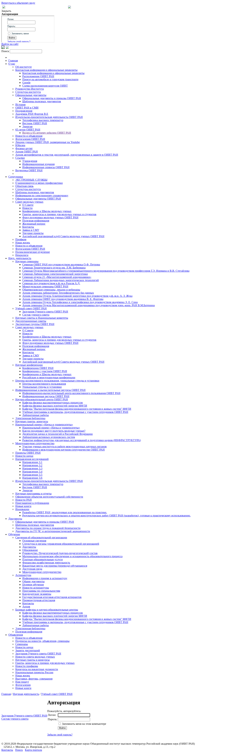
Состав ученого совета (35, 314)
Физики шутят (24, 148)
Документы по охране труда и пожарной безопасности (47, 528)
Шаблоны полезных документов (41, 101)
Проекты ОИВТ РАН (28, 452)
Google (26, 82)
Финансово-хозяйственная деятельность (46, 562)
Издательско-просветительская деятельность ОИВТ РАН (49, 117)
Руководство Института (29, 88)
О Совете (27, 204)
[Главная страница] (69, 7)
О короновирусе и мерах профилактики (39, 182)
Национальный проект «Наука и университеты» (44, 424)
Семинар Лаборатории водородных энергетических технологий (60, 280)
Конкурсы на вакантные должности (36, 669)
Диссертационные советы (30, 321)
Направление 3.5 (32, 474)
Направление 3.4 (32, 471)
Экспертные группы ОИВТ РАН (34, 324)
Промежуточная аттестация (38, 600)
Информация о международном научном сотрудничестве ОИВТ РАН (63, 449)
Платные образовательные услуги (42, 559)
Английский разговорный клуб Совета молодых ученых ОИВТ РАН (63, 236)
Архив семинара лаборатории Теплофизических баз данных (58, 292)
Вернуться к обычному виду (18, 2)
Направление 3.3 (32, 468)
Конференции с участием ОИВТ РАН (44, 371)
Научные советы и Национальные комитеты (41, 317)
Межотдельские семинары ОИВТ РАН (45, 286)
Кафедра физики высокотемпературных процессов (52, 402)
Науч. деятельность (19, 258)
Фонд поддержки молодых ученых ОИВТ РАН (50, 217)
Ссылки (20, 157)
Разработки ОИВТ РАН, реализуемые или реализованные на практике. (64, 512)
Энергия (27, 126)
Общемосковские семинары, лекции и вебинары (51, 289)
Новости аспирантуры (35, 587)
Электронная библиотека (30, 418)
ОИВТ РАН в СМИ (27, 107)
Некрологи (21, 255)
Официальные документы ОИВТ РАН (38, 198)
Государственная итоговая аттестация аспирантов (52, 597)
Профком (20, 239)
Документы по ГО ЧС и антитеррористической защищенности (52, 531)
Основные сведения (34, 540)
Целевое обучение (33, 584)
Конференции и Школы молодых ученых (46, 211)
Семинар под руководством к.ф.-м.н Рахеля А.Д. (51, 283)
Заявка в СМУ (30, 230)
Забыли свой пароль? (59, 734)
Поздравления (23, 110)
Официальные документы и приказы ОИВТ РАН (51, 98)
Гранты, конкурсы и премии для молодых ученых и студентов (59, 214)
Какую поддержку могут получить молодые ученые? (53, 430)
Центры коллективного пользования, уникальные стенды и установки (57, 380)
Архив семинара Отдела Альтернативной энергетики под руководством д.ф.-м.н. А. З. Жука (77, 295)
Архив (26, 606)
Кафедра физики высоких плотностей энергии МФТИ (54, 405)
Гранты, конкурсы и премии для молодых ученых (45, 662)
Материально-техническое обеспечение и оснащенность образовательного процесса (72, 556)
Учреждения (29, 160)
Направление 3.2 (32, 465)
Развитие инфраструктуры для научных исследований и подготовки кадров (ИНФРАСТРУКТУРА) (81, 440)
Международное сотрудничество (34, 443)
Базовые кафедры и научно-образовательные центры (46, 609)
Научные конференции (29, 364)
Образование (30, 550)
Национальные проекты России (34, 672)
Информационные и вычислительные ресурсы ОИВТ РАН (50, 390)
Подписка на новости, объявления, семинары (42, 641)
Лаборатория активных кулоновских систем (48, 437)
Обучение (14, 534)
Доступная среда (32, 568)
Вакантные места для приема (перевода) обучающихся (54, 565)
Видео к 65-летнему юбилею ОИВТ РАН (46, 132)
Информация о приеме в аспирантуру (44, 578)
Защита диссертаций (27, 650)
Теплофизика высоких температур (42, 120)
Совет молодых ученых (29, 201)
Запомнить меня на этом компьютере (83, 723)
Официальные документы (30, 95)
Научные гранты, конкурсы (31, 421)
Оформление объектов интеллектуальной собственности (49, 496)
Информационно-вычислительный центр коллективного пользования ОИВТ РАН (71, 393)
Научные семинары (27, 261)
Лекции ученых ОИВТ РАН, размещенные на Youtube (47, 142)
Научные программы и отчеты (33, 493)
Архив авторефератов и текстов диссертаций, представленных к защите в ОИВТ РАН (66, 154)
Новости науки (24, 455)
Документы (15, 518)
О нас (11, 63)
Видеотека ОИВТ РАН (29, 170)
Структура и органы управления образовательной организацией (60, 543)
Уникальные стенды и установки (42, 386)
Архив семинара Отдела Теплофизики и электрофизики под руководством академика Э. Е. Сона (80, 302)
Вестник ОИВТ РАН (34, 123)
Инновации (22, 509)
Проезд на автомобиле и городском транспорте (50, 79)
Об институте (23, 66)
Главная (13, 60)
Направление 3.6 (32, 477)
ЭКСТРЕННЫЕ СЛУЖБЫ (31, 179)
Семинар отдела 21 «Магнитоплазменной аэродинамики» (56, 277)
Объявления (15, 634)
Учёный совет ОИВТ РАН (31, 308)
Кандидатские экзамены (36, 593)
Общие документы (33, 581)
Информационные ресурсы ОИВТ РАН (45, 396)
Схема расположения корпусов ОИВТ (45, 85)
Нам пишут (22, 681)
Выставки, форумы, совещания (33, 678)
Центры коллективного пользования (44, 383)
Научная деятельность (26, 694)
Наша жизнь (22, 242)
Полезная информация (35, 220)
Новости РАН (23, 499)
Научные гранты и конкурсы (32, 659)
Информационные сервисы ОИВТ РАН (46, 167)
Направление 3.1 (32, 462)
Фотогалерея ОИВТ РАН (30, 139)
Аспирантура (23, 575)
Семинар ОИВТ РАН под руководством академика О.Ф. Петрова (61, 264)
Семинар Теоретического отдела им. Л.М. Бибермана (54, 267)
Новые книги (23, 506)
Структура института (28, 91)
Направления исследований (32, 459)
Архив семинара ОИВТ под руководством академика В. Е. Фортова (62, 299)
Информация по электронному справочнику (41, 195)
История (20, 104)
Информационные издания (38, 164)
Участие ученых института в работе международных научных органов (64, 446)
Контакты (28, 226)
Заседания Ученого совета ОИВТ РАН (45, 311)
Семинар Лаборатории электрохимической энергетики (55, 273)
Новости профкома (26, 666)
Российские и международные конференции (48, 377)
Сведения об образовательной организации (41, 537)
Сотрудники (15, 176)
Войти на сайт (9, 44)
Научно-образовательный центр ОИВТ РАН (41, 399)
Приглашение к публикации (32, 502)
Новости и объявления (28, 135)
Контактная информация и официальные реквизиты (46, 70)
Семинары (21, 644)
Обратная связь (24, 186)
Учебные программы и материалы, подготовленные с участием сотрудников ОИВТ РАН (75, 411)
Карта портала (33, 749)
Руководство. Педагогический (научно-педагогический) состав (60, 553)
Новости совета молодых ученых (35, 656)
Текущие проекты (33, 233)
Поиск (19, 749)
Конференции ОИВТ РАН (37, 368)
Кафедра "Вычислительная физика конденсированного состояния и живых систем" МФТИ (76, 408)
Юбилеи (20, 145)
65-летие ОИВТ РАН (27, 129)
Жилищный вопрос (33, 223)
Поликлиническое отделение (32, 251)
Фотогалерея (22, 684)
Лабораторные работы (35, 415)
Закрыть (6, 10)
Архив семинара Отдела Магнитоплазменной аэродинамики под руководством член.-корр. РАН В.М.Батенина (88, 305)
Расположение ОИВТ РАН (38, 76)
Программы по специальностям (41, 590)
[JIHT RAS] (7, 47)
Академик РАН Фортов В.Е (31, 113)
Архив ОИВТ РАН (26, 151)
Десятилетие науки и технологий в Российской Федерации (57, 433)
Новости (27, 208)
